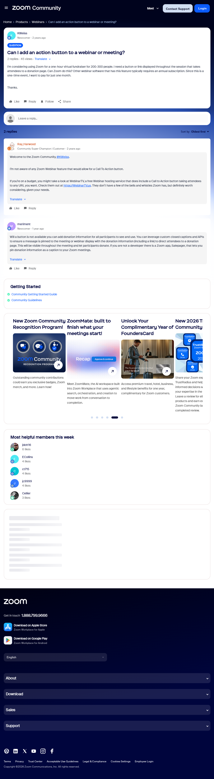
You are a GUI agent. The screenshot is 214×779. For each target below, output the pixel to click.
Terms (7, 761)
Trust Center (35, 761)
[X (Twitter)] (24, 751)
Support (13, 725)
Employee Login (144, 761)
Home (7, 22)
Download (14, 694)
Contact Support (178, 8)
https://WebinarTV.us (77, 185)
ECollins (27, 457)
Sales (10, 709)
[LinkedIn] (15, 751)
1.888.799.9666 (34, 615)
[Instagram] (43, 751)
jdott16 (26, 445)
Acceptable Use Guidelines (62, 761)
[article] (107, 177)
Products (22, 22)
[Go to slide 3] (102, 417)
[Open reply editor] (107, 118)
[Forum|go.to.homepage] (36, 8)
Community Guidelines (26, 300)
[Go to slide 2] (97, 417)
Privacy (19, 761)
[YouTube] (33, 751)
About (11, 678)
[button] (6, 8)
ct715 (25, 469)
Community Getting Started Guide (34, 294)
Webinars (38, 22)
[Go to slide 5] (112, 417)
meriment (24, 224)
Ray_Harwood (26, 144)
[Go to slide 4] (107, 417)
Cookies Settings (120, 761)
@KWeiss (63, 157)
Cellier (26, 493)
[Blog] (6, 751)
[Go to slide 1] (92, 417)
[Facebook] (52, 751)
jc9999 (27, 481)
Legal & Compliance (94, 761)
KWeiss (22, 33)
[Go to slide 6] (120, 417)
